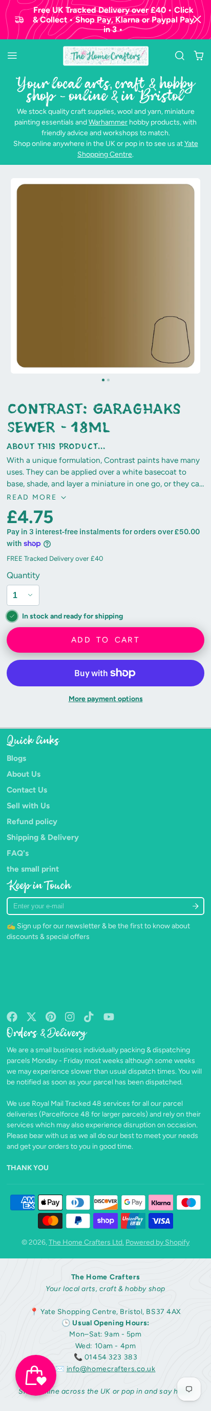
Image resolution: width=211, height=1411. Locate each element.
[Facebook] (12, 1016)
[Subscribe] (195, 906)
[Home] (106, 56)
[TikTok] (89, 1016)
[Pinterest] (51, 1016)
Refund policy (32, 821)
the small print (33, 869)
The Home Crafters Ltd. (86, 1242)
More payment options (106, 699)
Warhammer (108, 122)
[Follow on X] (31, 1016)
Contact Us (27, 790)
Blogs (16, 758)
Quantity (23, 575)
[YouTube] (108, 1016)
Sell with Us (28, 805)
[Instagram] (70, 1016)
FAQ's (18, 853)
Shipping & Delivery (43, 837)
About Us (23, 774)
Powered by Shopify (157, 1242)
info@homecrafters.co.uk (111, 1369)
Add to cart (105, 640)
